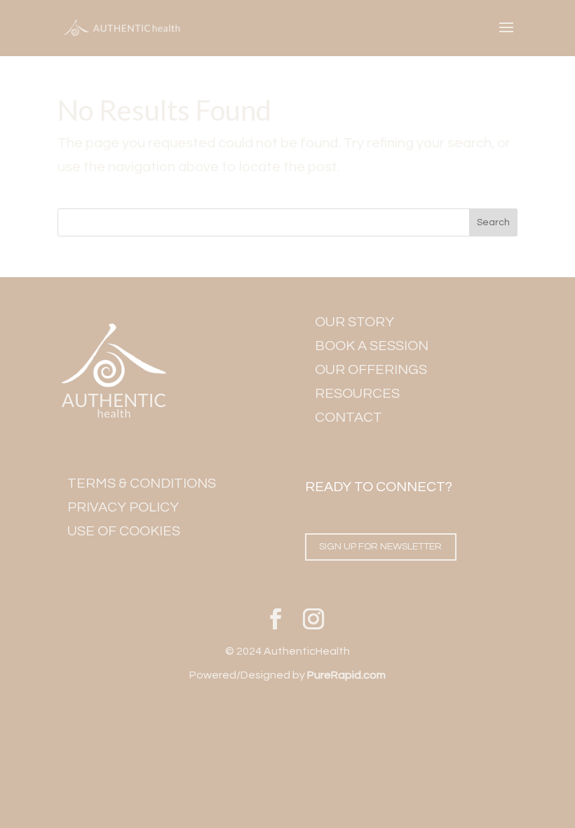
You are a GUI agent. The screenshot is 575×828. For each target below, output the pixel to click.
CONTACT (348, 417)
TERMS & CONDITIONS (141, 483)
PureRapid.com (346, 675)
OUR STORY (354, 322)
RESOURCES (357, 394)
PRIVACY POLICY (123, 507)
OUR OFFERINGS (371, 370)
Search (493, 222)
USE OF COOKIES (123, 531)
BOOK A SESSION (371, 346)
